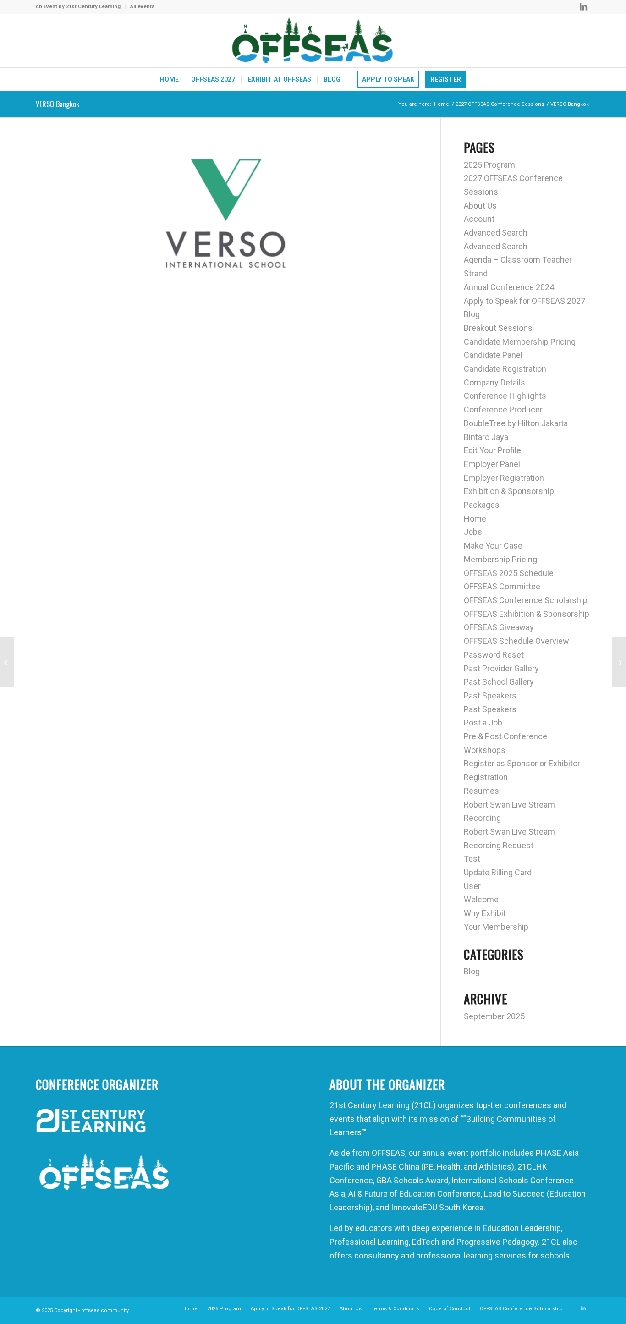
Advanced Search (495, 232)
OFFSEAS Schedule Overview (516, 641)
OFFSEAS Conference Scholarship (526, 600)
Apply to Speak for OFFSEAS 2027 (524, 301)
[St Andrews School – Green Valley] (7, 662)
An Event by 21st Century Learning (78, 7)
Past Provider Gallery (501, 668)
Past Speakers (490, 695)
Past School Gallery (499, 682)
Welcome (481, 899)
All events (142, 7)
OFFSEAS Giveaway (499, 627)
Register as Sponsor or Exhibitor (522, 763)
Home (475, 518)
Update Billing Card (498, 872)
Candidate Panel (493, 355)
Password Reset (494, 654)
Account (479, 219)
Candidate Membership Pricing (520, 341)
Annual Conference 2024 (509, 287)
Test (472, 858)
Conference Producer (503, 409)
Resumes (481, 791)
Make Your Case (493, 545)
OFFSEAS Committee (502, 586)
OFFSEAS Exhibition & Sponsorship (526, 614)
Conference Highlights (505, 396)
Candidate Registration (505, 369)
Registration (486, 777)
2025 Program (489, 165)
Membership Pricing (500, 559)
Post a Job (483, 722)
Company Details (494, 382)
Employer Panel (492, 464)
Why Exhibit (485, 913)
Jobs (473, 532)
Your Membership (496, 927)
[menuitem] (81, 7)
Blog (472, 314)
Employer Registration (504, 478)
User (472, 886)
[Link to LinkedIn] (583, 7)
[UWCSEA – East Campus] (619, 662)
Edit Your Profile (492, 450)
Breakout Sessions (498, 328)
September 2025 (494, 1016)
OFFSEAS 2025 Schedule (509, 573)
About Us (480, 205)
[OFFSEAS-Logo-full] (312, 40)
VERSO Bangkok (57, 104)
